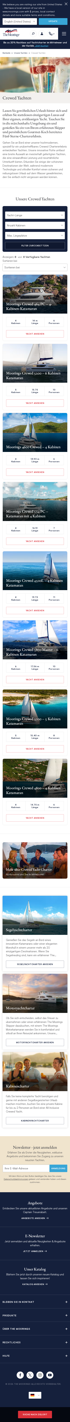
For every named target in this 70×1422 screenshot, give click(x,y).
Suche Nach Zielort (35, 1414)
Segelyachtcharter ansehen (35, 964)
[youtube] (49, 1375)
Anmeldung (58, 1168)
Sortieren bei (10, 260)
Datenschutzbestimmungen (16, 1179)
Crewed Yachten (38, 53)
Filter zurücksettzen (35, 245)
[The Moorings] (12, 33)
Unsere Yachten (21, 53)
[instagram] (39, 1375)
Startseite (6, 53)
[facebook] (20, 1375)
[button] (35, 1302)
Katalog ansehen (33, 1284)
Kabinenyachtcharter (35, 1120)
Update (53, 21)
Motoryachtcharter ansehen (35, 1042)
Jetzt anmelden (33, 1251)
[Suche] (33, 33)
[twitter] (30, 1375)
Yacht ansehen (35, 334)
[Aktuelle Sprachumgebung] (35, 1395)
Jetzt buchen (41, 45)
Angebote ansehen (33, 1218)
